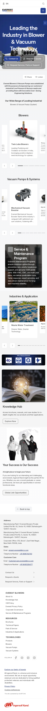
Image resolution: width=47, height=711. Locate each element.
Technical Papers (12, 625)
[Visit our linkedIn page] (28, 658)
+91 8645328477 (26, 564)
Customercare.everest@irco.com (21, 561)
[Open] (43, 10)
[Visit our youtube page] (22, 658)
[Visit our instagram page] (34, 658)
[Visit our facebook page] (16, 658)
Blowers (9, 644)
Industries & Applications (15, 632)
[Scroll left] (4, 165)
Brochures (9, 622)
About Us (9, 596)
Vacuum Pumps (11, 647)
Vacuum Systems (12, 651)
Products (9, 641)
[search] (43, 3)
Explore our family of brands (15, 670)
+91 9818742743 (26, 554)
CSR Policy (10, 603)
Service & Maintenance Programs (18, 613)
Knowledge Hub (12, 600)
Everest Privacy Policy (14, 606)
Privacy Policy (10, 686)
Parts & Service (11, 629)
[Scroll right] (12, 165)
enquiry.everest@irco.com (18, 550)
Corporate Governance (14, 610)
